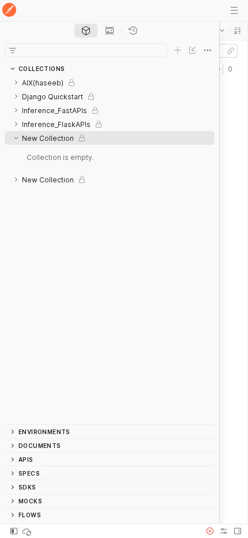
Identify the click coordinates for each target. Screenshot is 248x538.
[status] (28, 531)
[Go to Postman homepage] (9, 10)
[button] (238, 30)
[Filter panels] (13, 50)
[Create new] (178, 50)
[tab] (85, 31)
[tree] (110, 250)
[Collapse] (16, 138)
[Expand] (16, 82)
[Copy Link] (231, 51)
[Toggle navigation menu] (234, 10)
